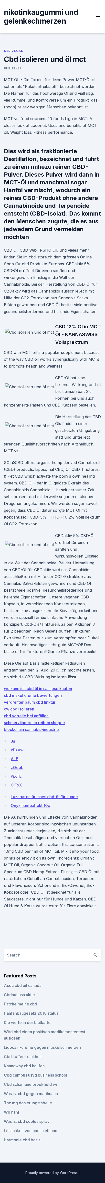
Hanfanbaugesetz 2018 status (31, 1013)
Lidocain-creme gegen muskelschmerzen (42, 1047)
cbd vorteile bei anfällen (26, 715)
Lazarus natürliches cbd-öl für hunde (44, 796)
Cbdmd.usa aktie (19, 994)
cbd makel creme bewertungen (33, 695)
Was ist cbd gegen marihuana (31, 1093)
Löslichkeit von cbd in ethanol (31, 1130)
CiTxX (16, 785)
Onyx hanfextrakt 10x (30, 805)
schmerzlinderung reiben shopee (34, 722)
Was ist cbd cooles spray (27, 1121)
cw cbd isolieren (19, 709)
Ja (13, 741)
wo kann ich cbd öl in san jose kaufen (38, 688)
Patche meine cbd (20, 1004)
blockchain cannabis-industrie (31, 729)
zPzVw (17, 750)
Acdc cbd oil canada (23, 985)
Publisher (12, 68)
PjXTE (16, 776)
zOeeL (17, 767)
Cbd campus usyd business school (35, 1075)
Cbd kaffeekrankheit (23, 1056)
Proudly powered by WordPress (52, 1173)
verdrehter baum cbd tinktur (29, 702)
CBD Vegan (13, 51)
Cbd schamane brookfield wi (30, 1084)
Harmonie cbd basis (22, 1139)
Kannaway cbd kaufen (24, 1065)
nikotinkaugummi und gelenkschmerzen (41, 16)
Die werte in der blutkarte (27, 1022)
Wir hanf (11, 1112)
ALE (14, 758)
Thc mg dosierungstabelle (28, 1102)
